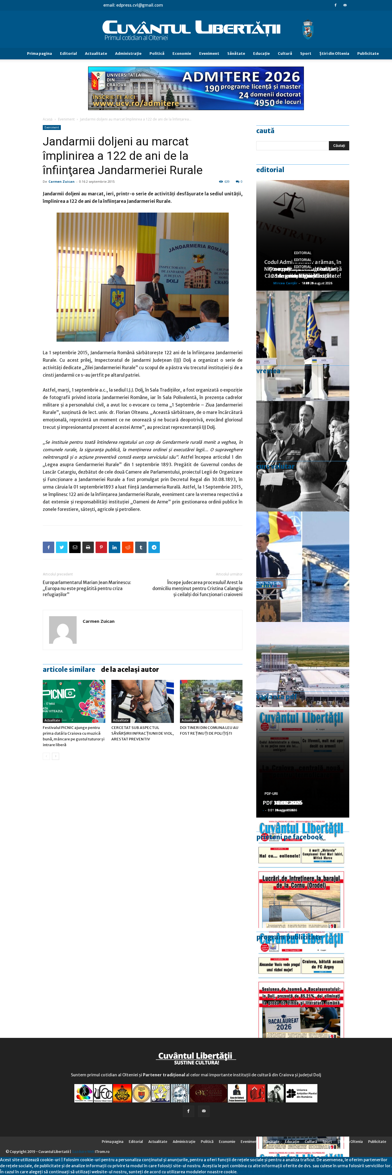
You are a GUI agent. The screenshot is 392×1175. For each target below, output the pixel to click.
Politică (157, 53)
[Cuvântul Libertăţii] (196, 29)
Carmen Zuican (61, 181)
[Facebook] (335, 5)
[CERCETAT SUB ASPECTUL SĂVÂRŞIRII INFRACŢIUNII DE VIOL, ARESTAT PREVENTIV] (142, 701)
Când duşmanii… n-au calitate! (303, 276)
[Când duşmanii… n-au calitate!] (302, 677)
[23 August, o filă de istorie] (302, 456)
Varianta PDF (276, 696)
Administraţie (128, 53)
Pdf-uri (271, 794)
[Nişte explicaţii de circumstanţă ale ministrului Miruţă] (302, 566)
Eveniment (209, 53)
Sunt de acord (251, 1171)
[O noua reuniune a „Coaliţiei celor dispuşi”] (302, 346)
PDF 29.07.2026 (282, 802)
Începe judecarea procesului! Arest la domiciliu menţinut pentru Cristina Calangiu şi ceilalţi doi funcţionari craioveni (197, 588)
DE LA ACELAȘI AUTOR (130, 669)
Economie (181, 53)
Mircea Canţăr (285, 283)
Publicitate (368, 53)
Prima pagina (39, 53)
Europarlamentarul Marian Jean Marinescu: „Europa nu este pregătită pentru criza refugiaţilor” (87, 588)
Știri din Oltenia (334, 53)
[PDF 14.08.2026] (302, 873)
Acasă (48, 119)
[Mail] (345, 5)
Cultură (285, 53)
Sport (305, 53)
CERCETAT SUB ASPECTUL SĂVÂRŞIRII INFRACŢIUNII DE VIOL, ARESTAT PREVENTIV (142, 733)
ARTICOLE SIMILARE (69, 669)
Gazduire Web (83, 1151)
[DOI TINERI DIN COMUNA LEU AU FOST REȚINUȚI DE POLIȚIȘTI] (211, 701)
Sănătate (236, 53)
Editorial (68, 53)
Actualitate (96, 53)
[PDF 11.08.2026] (302, 983)
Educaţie (261, 53)
